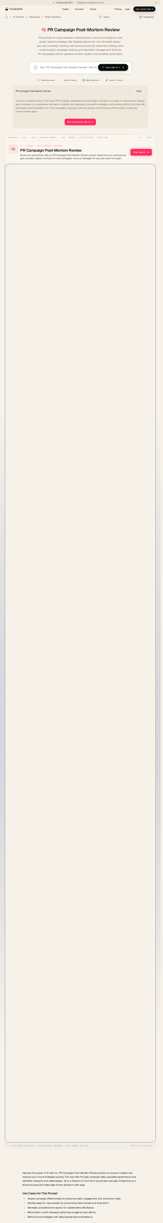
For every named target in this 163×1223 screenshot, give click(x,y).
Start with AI (139, 152)
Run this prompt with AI (80, 122)
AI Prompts (18, 16)
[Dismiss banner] (156, 2)
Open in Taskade (140, 1146)
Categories (34, 16)
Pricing (118, 9)
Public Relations (53, 16)
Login (127, 9)
